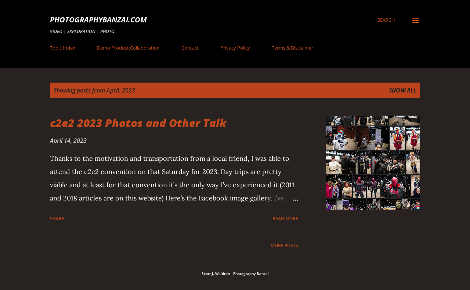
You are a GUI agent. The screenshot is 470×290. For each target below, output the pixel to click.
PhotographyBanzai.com (98, 20)
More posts (284, 245)
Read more (285, 218)
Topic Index (62, 47)
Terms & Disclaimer (292, 47)
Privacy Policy (235, 47)
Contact (190, 47)
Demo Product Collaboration (128, 47)
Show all (402, 90)
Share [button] (57, 218)
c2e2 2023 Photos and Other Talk (138, 122)
